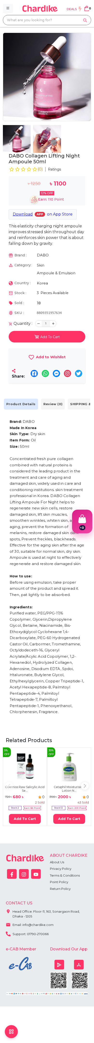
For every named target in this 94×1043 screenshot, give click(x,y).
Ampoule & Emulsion (56, 273)
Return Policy (60, 889)
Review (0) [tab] (53, 404)
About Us (57, 862)
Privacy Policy (60, 869)
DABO (43, 255)
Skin (40, 265)
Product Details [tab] (21, 404)
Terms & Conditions (65, 875)
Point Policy (59, 882)
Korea (42, 283)
